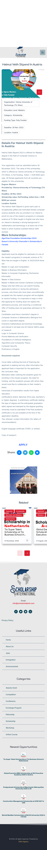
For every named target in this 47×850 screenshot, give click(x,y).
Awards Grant (11, 688)
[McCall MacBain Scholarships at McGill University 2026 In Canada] (23, 810)
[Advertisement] (23, 23)
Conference (10, 701)
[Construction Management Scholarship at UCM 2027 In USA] (23, 796)
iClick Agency (23, 841)
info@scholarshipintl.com (23, 603)
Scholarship (10, 721)
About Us (9, 646)
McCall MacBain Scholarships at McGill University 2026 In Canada (23, 815)
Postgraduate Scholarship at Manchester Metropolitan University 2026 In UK (23, 787)
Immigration (11, 660)
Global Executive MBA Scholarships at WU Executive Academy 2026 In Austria (23, 774)
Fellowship (10, 714)
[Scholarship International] (21, 52)
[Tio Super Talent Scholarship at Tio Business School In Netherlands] (23, 754)
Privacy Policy (7, 620)
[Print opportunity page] (11, 460)
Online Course (11, 734)
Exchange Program (14, 708)
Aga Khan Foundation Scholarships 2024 (19, 238)
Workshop (10, 728)
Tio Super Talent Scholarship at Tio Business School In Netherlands (23, 760)
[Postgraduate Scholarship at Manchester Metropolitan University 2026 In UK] (23, 782)
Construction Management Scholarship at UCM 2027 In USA (23, 801)
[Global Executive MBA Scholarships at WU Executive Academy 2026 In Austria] (23, 768)
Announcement (12, 666)
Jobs (8, 653)
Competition (11, 694)
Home (8, 640)
